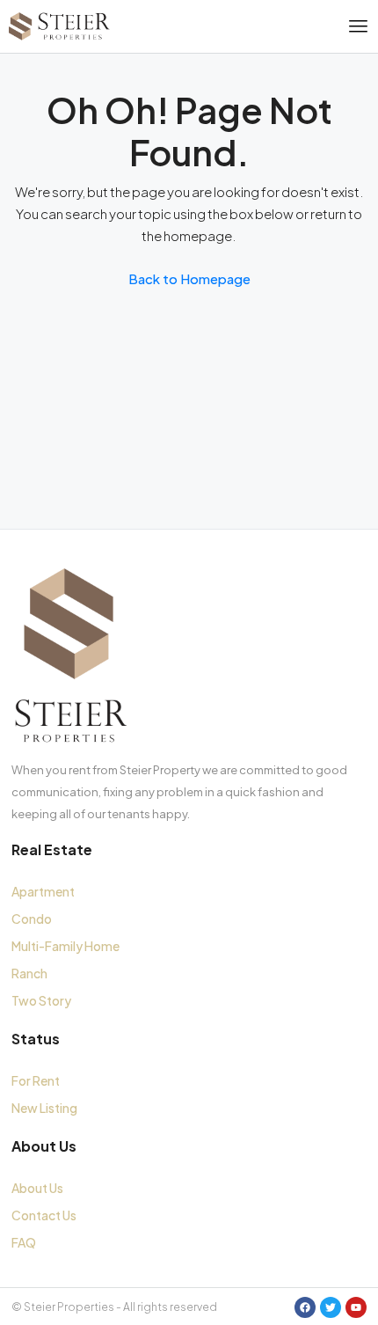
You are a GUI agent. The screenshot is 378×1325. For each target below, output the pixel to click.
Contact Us (43, 1215)
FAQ (23, 1242)
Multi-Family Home (65, 946)
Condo (31, 918)
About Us (37, 1188)
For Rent (35, 1080)
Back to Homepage (189, 278)
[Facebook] (305, 1307)
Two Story (41, 1000)
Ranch (29, 973)
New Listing (44, 1108)
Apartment (43, 891)
